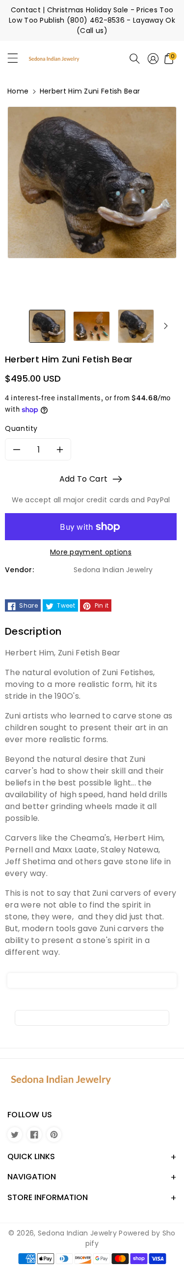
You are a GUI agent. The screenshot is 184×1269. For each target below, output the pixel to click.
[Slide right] (166, 325)
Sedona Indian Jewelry (77, 1233)
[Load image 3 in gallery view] (136, 325)
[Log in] (153, 58)
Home (17, 91)
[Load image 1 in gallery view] (47, 325)
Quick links (31, 1156)
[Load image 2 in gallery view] (91, 325)
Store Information (47, 1197)
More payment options (90, 552)
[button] (17, 60)
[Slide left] (18, 325)
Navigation (31, 1176)
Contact (26, 10)
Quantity (21, 428)
